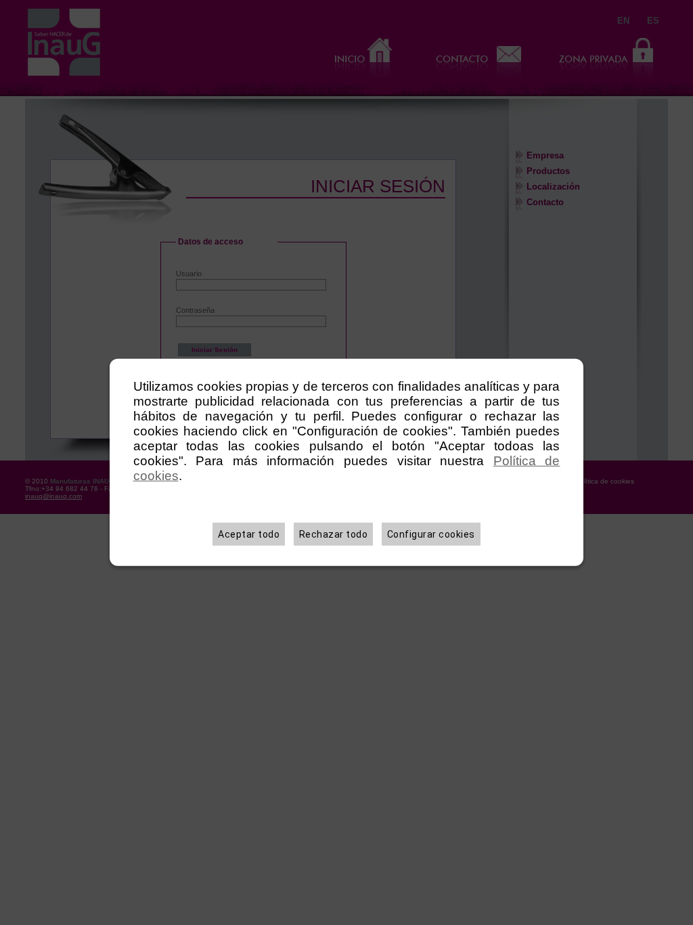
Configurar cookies (431, 534)
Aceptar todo (249, 534)
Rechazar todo (333, 534)
